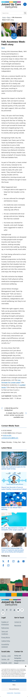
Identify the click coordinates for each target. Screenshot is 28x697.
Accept (14, 680)
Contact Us (17, 622)
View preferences (14, 689)
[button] (25, 666)
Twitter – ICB (5, 659)
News (8, 17)
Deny (14, 684)
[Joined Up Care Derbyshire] (11, 8)
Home (4, 17)
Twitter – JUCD (6, 656)
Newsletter (17, 625)
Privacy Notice (5, 637)
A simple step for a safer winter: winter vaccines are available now (13, 415)
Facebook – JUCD (6, 663)
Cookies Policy (5, 641)
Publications (5, 628)
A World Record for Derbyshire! (11, 409)
